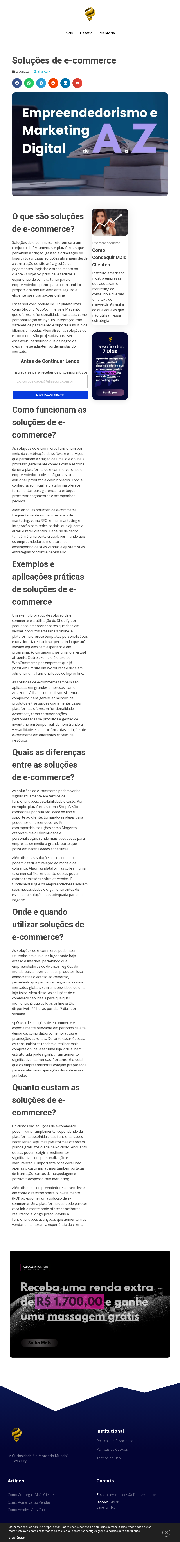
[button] (17, 83)
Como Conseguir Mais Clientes (109, 257)
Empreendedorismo (106, 243)
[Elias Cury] (90, 14)
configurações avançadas (102, 1531)
